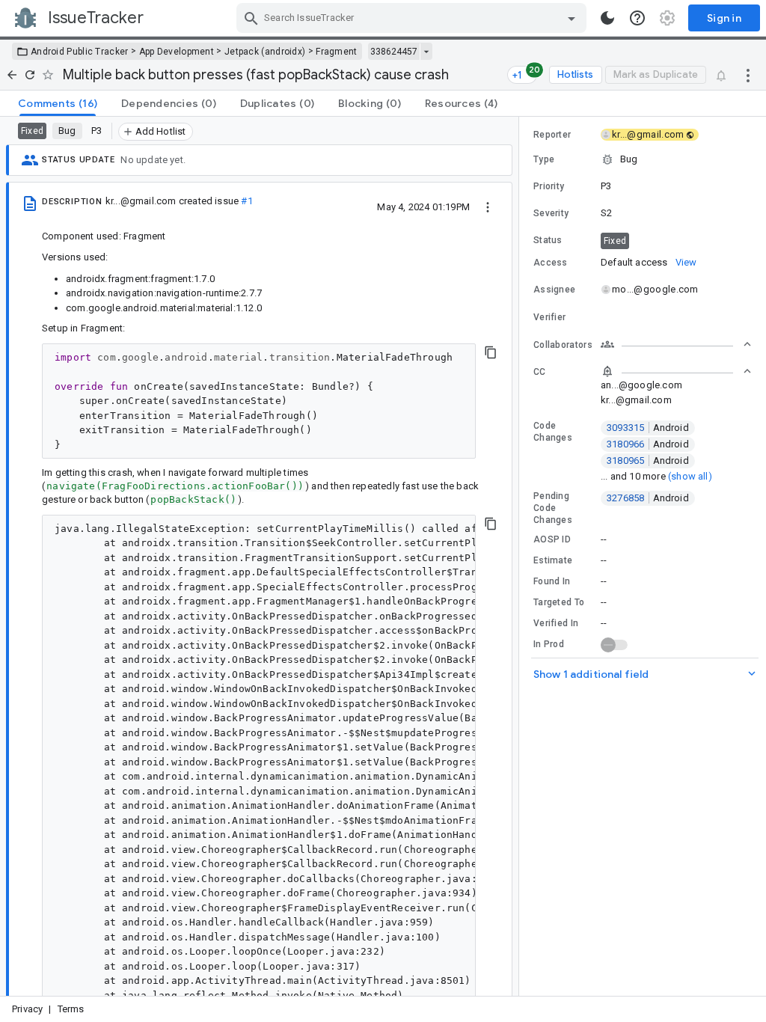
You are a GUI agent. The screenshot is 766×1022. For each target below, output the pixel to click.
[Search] (251, 18)
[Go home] (12, 75)
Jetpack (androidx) (264, 51)
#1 (246, 200)
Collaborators (562, 345)
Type (543, 159)
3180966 (648, 444)
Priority (548, 186)
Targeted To (558, 602)
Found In (551, 581)
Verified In (555, 623)
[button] (642, 159)
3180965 (648, 460)
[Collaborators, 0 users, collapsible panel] (676, 344)
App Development (177, 51)
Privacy (27, 1009)
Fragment (336, 51)
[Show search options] (571, 18)
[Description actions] (488, 206)
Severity (551, 213)
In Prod (548, 644)
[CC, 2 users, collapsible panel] (676, 371)
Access (550, 262)
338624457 (393, 51)
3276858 (648, 498)
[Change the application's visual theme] (607, 18)
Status (548, 240)
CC (539, 372)
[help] (637, 18)
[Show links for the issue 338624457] (426, 51)
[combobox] (413, 18)
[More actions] (748, 75)
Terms (71, 1009)
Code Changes (552, 431)
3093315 (648, 427)
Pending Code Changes (552, 508)
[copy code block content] (491, 352)
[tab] (57, 103)
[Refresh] (30, 75)
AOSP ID (552, 539)
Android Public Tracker (80, 51)
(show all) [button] (690, 476)
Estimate (552, 560)
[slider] (521, 556)
